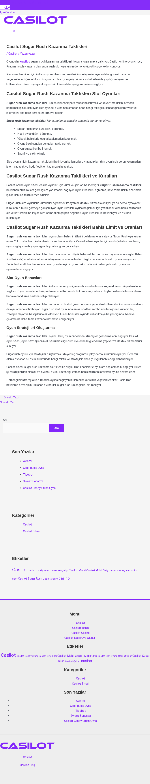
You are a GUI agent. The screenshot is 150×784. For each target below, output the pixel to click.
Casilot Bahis (80, 628)
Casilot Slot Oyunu (119, 570)
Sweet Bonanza (33, 481)
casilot (25, 61)
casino (64, 578)
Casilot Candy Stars (38, 570)
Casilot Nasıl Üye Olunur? (80, 638)
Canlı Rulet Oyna (33, 468)
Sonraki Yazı (9, 402)
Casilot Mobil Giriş (97, 570)
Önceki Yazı (9, 397)
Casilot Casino (81, 633)
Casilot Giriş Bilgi (59, 570)
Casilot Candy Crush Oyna (39, 488)
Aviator (27, 461)
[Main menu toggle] (12, 31)
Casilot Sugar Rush (30, 578)
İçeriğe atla (7, 12)
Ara (5, 420)
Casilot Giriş (27, 765)
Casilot (12, 53)
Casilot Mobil (77, 570)
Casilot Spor (125, 656)
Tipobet (28, 474)
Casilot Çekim (50, 578)
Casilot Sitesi (31, 531)
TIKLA (5, 7)
